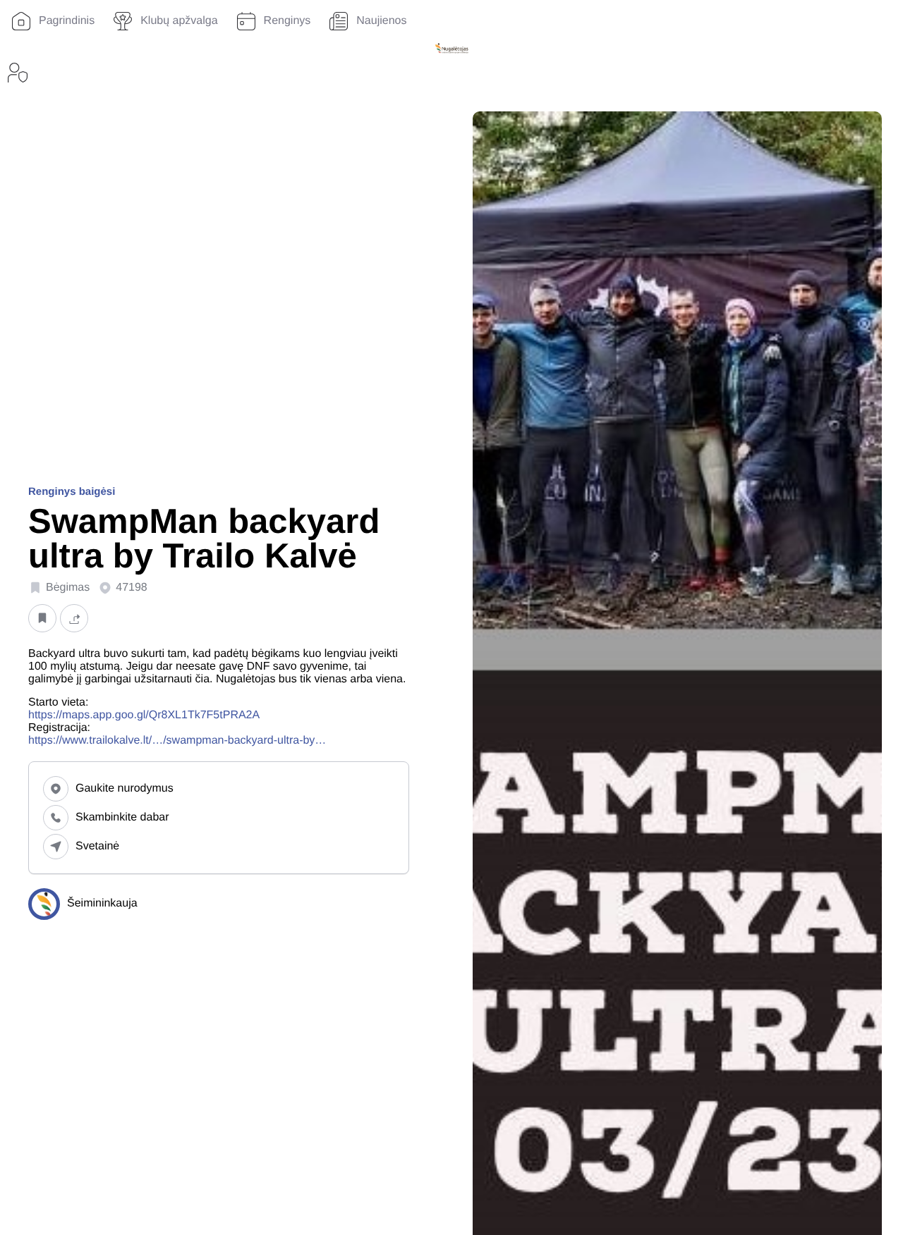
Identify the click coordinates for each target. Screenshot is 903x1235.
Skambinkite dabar (122, 817)
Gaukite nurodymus (124, 788)
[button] (42, 618)
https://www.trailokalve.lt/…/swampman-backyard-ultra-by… (177, 740)
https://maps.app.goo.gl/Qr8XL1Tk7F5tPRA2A (144, 715)
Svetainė (97, 846)
